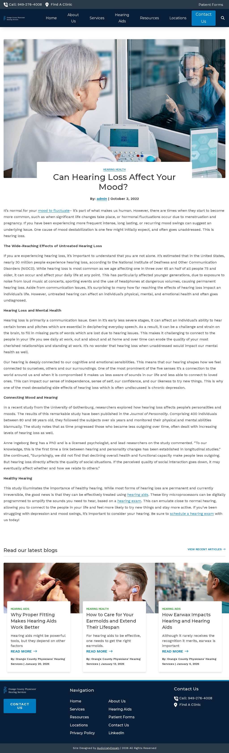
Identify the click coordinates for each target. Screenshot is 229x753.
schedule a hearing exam (192, 513)
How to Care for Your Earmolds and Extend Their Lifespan (111, 621)
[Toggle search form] (223, 18)
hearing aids (137, 494)
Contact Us (19, 706)
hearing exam (129, 501)
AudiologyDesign (108, 748)
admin (102, 199)
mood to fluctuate (54, 210)
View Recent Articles (205, 549)
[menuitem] (209, 4)
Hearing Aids (20, 608)
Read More (21, 651)
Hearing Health (114, 169)
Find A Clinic (61, 4)
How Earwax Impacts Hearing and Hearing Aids (186, 621)
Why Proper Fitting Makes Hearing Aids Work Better (34, 621)
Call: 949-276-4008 (25, 4)
